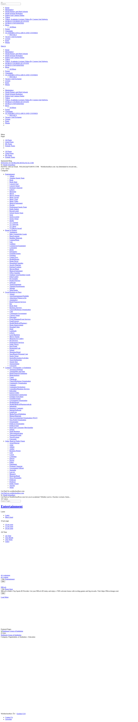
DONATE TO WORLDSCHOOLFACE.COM (17, 163)
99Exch (3, 587)
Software (12, 282)
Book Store (13, 182)
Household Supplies (16, 263)
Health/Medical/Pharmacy (18, 323)
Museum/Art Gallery (16, 339)
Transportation (14, 364)
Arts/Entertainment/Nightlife (19, 296)
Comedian (12, 456)
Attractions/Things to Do (17, 298)
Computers (13, 248)
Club (11, 311)
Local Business (14, 335)
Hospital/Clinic (14, 327)
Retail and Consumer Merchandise (21, 427)
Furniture (12, 255)
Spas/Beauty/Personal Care (18, 354)
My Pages (8, 144)
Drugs (11, 250)
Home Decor (13, 261)
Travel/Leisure (14, 437)
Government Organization (18, 400)
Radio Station (14, 209)
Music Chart (13, 199)
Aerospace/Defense (16, 369)
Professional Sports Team (18, 207)
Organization (13, 422)
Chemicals (13, 379)
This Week (9, 540)
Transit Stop (13, 362)
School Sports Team (16, 213)
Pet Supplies (13, 279)
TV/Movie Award (15, 228)
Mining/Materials (15, 416)
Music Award (14, 197)
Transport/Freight (15, 435)
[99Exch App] (69, 595)
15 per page (9, 526)
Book (11, 180)
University (13, 366)
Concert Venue (14, 186)
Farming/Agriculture (16, 397)
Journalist (12, 470)
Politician (12, 480)
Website (12, 288)
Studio (11, 221)
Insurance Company (16, 408)
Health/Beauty (14, 259)
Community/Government (18, 313)
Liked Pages (9, 142)
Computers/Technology (17, 387)
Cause (11, 377)
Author (11, 449)
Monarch (12, 474)
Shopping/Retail (14, 352)
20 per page (9, 528)
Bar (10, 304)
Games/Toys (13, 257)
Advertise (8, 719)
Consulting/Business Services (19, 389)
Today (7, 541)
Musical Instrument (16, 203)
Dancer (11, 458)
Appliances (13, 232)
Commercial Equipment (17, 246)
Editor (11, 462)
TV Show (12, 226)
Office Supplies (14, 273)
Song (11, 215)
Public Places (14, 344)
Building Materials (15, 238)
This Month (9, 538)
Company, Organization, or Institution (18, 368)
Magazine (12, 192)
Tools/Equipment (15, 284)
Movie (11, 193)
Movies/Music (14, 269)
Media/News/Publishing (17, 414)
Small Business (14, 431)
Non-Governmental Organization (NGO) (23, 418)
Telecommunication (16, 433)
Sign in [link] (3, 46)
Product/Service (14, 280)
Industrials (12, 406)
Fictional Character (15, 188)
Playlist (11, 205)
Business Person (15, 451)
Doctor (11, 460)
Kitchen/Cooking (15, 267)
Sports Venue (14, 219)
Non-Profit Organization (17, 420)
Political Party (14, 426)
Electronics (13, 251)
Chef (11, 453)
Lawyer (12, 472)
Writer (11, 487)
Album (11, 176)
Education (12, 317)
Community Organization (18, 383)
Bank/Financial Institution (18, 373)
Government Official (16, 468)
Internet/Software (15, 410)
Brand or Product (11, 230)
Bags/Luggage (14, 236)
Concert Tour (14, 184)
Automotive (13, 300)
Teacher (12, 485)
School (11, 350)
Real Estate (13, 346)
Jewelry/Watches (15, 265)
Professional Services (16, 342)
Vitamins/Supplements (17, 286)
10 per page (9, 524)
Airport (11, 294)
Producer (12, 482)
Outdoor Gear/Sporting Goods (19, 275)
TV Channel (13, 222)
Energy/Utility (14, 393)
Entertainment (10, 174)
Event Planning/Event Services (20, 319)
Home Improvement (16, 325)
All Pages (8, 140)
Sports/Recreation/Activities (18, 358)
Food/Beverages (15, 253)
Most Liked (9, 517)
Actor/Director (14, 443)
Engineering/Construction (18, 395)
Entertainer (13, 464)
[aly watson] (69, 583)
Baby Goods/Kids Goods (18, 234)
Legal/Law (13, 412)
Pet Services (13, 340)
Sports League (14, 217)
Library (12, 190)
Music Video (13, 201)
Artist (11, 445)
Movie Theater (14, 195)
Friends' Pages (10, 146)
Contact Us (9, 717)
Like (3, 581)
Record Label (14, 211)
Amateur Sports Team (16, 178)
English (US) (21, 714)
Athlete (11, 447)
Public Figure (14, 484)
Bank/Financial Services (17, 302)
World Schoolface (9, 165)
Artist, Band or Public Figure (15, 441)
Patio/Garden (13, 277)
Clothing (12, 244)
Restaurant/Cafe (14, 348)
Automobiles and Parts (17, 371)
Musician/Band (14, 476)
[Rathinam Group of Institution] (69, 631)
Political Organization (16, 424)
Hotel (11, 329)
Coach (11, 455)
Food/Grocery (14, 321)
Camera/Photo (14, 240)
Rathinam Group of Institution (11, 635)
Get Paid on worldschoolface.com (12, 493)
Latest (7, 515)
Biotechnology (14, 375)
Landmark (12, 331)
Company (12, 385)
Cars (11, 242)
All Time (8, 536)
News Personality (15, 478)
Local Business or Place (13, 292)
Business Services (15, 308)
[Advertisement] (14, 130)
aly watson (4, 577)
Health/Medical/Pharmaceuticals (20, 404)
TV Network (13, 224)
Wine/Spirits (13, 290)
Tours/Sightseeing (15, 360)
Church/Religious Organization (20, 310)
